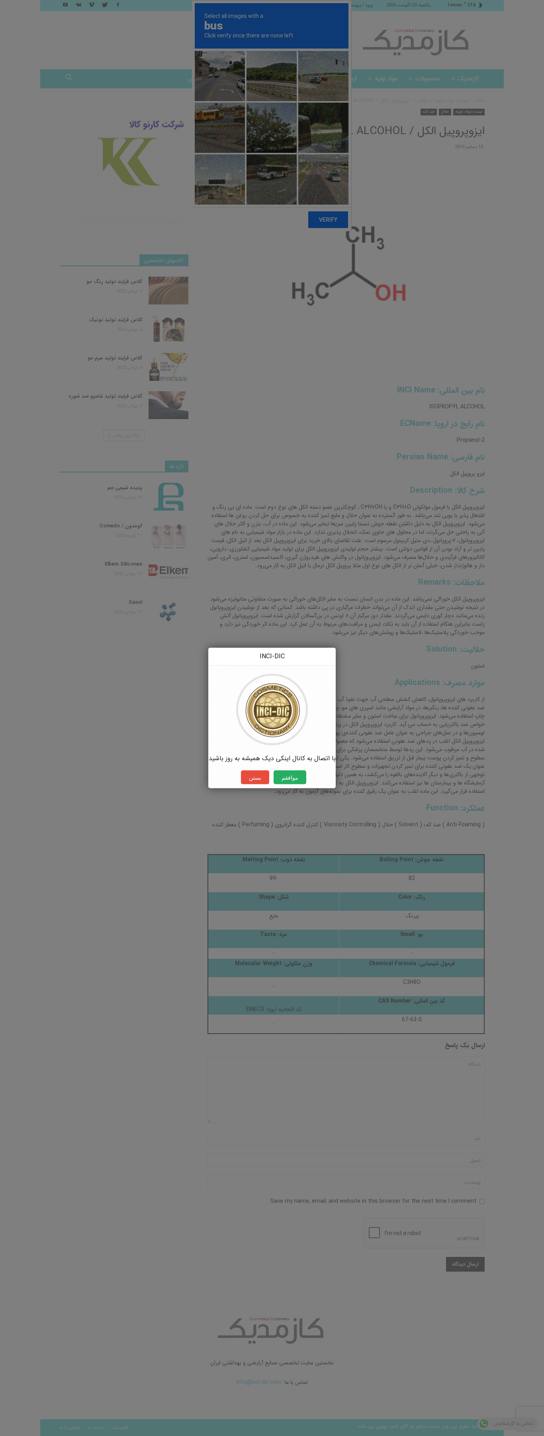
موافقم (290, 777)
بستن (255, 777)
